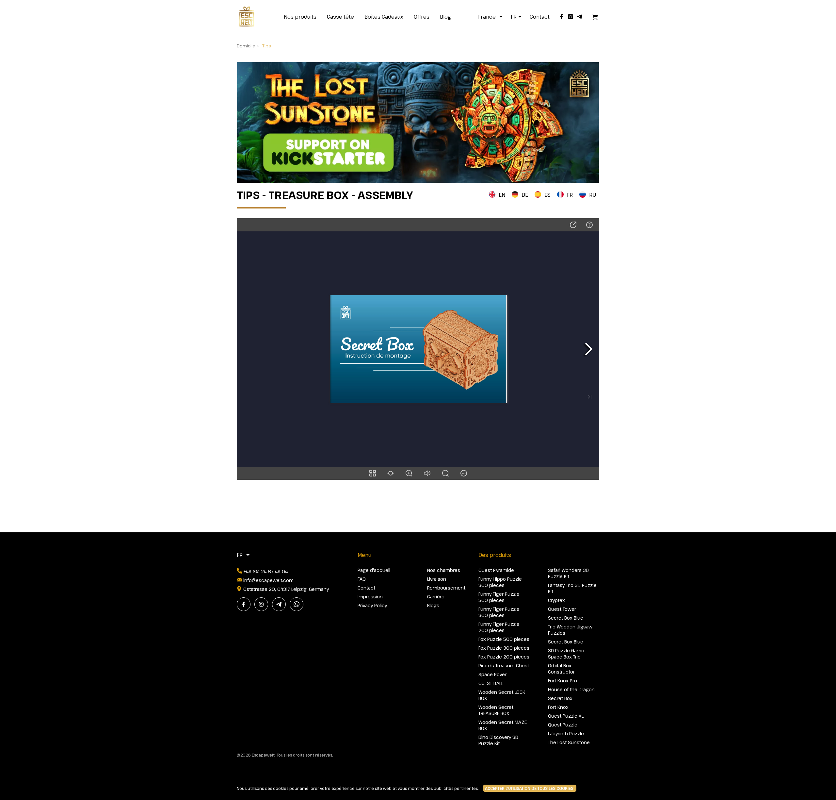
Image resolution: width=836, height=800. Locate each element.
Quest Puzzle (562, 725)
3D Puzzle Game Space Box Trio (566, 653)
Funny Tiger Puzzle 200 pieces (499, 627)
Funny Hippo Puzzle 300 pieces (500, 582)
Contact (540, 16)
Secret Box (560, 698)
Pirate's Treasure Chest (503, 665)
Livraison (436, 579)
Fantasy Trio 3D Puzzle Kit (572, 588)
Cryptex (556, 600)
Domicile (246, 46)
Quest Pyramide (496, 570)
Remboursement (446, 588)
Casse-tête (340, 16)
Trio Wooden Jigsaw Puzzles (570, 630)
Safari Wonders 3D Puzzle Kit (568, 573)
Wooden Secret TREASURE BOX (495, 710)
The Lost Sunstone (569, 742)
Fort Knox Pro (562, 680)
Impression (370, 596)
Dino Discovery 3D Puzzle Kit (498, 740)
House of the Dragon (571, 689)
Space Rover (492, 674)
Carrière (435, 596)
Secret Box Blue (565, 618)
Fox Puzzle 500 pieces (503, 639)
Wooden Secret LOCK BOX (501, 695)
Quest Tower (562, 609)
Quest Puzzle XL (566, 716)
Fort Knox (558, 707)
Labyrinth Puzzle (566, 733)
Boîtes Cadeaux (383, 16)
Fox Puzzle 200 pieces (503, 657)
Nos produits (300, 16)
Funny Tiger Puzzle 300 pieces (499, 612)
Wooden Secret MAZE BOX (502, 725)
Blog (445, 16)
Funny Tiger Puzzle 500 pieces (499, 597)
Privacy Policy (372, 605)
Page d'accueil (374, 570)
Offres (421, 16)
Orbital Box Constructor (561, 668)
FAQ (362, 579)
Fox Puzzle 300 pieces (503, 648)
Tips (266, 46)
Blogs (433, 605)
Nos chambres (443, 570)
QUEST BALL (490, 683)
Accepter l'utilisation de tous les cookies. (529, 788)
